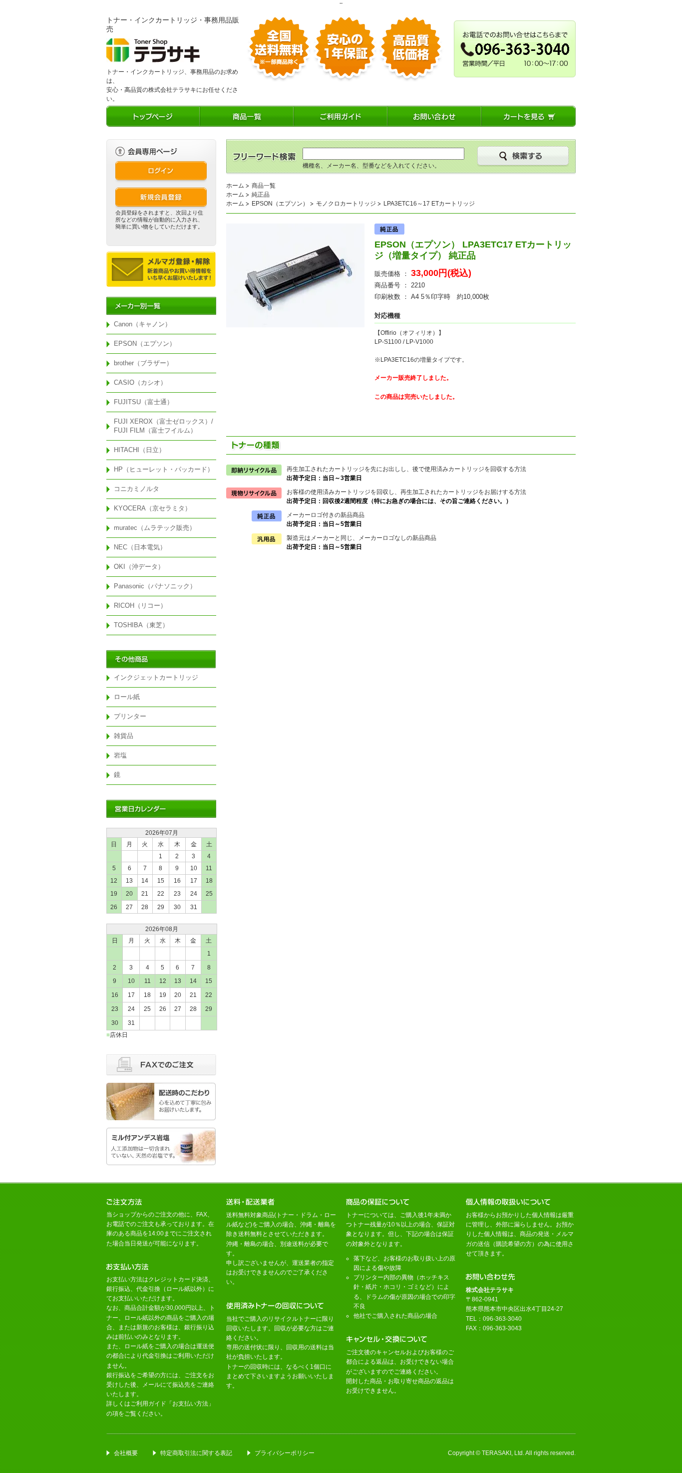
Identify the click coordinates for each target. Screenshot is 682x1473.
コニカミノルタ (136, 488)
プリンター (130, 716)
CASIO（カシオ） (140, 382)
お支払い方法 (190, 1403)
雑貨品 (123, 735)
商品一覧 (264, 185)
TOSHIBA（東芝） (141, 625)
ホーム (235, 185)
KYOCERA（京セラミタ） (152, 508)
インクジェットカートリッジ (156, 677)
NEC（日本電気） (140, 547)
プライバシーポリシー (285, 1453)
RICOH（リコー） (140, 605)
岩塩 (120, 755)
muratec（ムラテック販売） (155, 527)
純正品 (261, 194)
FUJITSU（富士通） (143, 402)
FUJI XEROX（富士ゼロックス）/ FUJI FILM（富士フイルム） (165, 426)
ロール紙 (127, 697)
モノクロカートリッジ (346, 203)
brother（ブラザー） (143, 363)
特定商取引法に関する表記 (196, 1453)
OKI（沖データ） (139, 566)
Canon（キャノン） (142, 324)
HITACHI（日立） (139, 450)
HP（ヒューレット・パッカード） (164, 469)
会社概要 (126, 1453)
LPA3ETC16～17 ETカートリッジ (429, 203)
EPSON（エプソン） (145, 343)
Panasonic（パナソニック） (155, 586)
